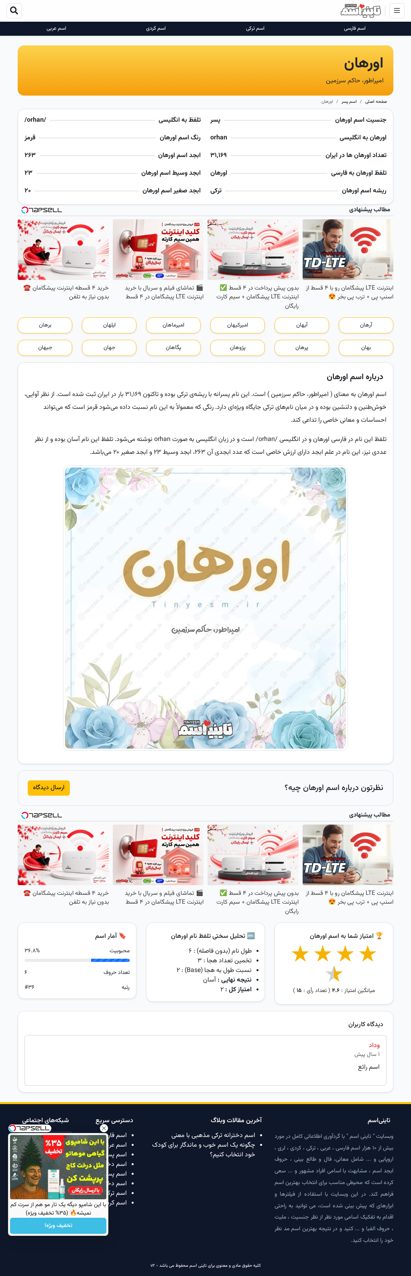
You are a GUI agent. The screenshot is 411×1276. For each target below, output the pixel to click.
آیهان (301, 325)
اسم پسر (349, 101)
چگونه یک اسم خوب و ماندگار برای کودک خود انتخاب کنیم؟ (203, 1150)
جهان (109, 347)
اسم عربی (56, 29)
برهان (45, 325)
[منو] (397, 10)
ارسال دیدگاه (49, 788)
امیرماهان (173, 325)
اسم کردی (156, 29)
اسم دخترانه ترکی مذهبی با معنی (213, 1136)
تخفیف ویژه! (58, 1225)
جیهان (45, 347)
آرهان (366, 325)
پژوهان (238, 347)
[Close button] (104, 1128)
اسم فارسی (355, 29)
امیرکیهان (237, 325)
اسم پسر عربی (109, 1155)
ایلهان (109, 325)
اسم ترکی (255, 29)
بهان (366, 347)
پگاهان (173, 347)
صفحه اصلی (376, 101)
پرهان (301, 347)
